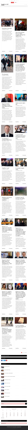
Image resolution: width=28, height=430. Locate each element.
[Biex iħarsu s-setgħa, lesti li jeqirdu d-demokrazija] (2, 377)
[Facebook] (1, 360)
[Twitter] (3, 360)
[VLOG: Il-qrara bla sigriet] (2, 394)
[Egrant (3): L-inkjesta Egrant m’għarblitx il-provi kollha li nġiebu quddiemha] (7, 286)
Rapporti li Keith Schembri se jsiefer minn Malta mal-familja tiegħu (7, 105)
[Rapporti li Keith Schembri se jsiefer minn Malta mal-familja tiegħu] (7, 98)
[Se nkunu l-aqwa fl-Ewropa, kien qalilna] (21, 191)
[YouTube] (6, 360)
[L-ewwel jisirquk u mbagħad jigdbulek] (2, 374)
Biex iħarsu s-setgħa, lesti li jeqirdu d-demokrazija (10, 376)
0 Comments (10, 51)
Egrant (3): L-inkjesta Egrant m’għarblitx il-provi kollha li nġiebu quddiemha (7, 293)
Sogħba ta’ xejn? (5, 168)
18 (10, 414)
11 (10, 413)
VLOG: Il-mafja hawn (7, 389)
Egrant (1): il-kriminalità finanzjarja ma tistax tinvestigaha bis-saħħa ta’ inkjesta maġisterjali (7, 330)
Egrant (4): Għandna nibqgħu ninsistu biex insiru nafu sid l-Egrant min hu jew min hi (21, 261)
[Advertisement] (14, 11)
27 (17, 415)
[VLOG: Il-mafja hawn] (2, 390)
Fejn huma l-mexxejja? (7, 28)
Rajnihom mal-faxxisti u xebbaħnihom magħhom (7, 199)
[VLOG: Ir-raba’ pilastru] (2, 397)
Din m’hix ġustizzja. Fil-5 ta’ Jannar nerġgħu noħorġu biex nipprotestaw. (20, 34)
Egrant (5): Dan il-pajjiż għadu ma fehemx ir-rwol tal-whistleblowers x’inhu (7, 261)
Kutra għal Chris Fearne (7, 366)
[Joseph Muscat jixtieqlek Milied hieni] (7, 131)
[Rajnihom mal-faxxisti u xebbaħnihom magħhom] (7, 191)
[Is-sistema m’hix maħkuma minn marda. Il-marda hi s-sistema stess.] (21, 129)
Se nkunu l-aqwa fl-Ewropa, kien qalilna (20, 198)
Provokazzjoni (5, 74)
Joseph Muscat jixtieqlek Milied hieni (7, 139)
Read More (3, 51)
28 (21, 415)
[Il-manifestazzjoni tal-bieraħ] (2, 380)
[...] (6, 40)
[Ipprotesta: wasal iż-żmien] (2, 384)
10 (6, 413)
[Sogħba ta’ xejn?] (7, 162)
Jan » (3, 417)
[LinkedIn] (5, 360)
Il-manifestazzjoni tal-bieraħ (7, 379)
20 (17, 414)
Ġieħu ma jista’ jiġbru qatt (20, 103)
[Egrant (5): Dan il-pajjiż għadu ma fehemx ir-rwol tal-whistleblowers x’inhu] (7, 255)
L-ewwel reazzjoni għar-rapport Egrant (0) (21, 326)
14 (21, 413)
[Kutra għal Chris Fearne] (2, 367)
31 (6, 416)
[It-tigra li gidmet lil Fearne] (2, 371)
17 (6, 414)
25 (10, 415)
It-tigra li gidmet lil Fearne (7, 369)
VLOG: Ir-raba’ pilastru (7, 396)
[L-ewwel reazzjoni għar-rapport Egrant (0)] (21, 320)
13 (17, 413)
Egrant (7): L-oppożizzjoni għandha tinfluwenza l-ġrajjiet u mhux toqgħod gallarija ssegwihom (7, 229)
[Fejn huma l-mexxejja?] (7, 23)
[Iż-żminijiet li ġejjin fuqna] (21, 162)
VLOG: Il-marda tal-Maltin (7, 386)
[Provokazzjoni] (7, 63)
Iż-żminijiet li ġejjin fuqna (20, 168)
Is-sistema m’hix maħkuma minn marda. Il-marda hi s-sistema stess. (21, 136)
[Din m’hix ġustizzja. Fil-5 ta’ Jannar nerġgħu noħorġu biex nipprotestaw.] (21, 25)
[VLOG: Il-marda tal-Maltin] (2, 387)
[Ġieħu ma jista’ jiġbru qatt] (21, 97)
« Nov (2, 417)
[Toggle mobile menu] (26, 4)
